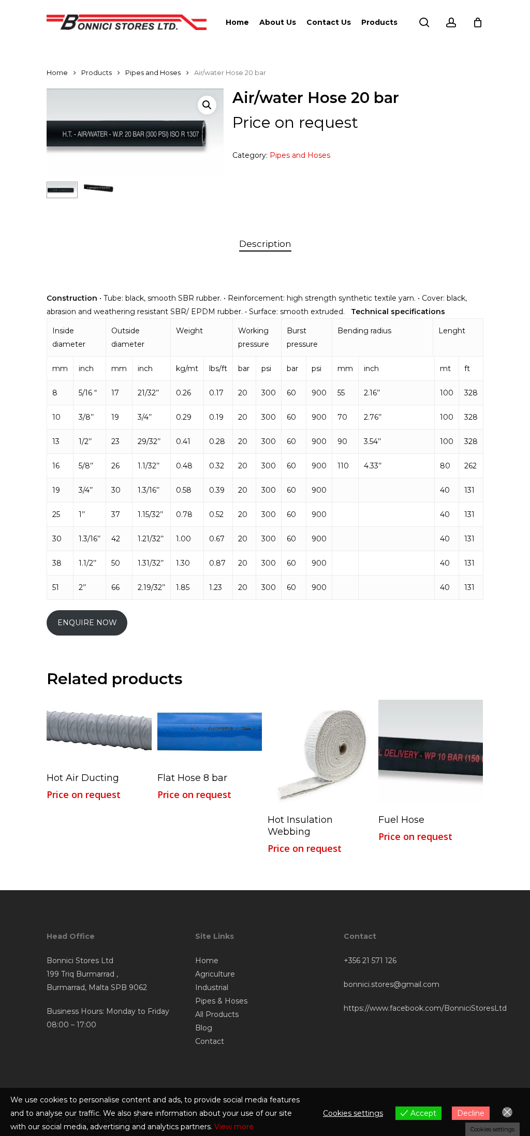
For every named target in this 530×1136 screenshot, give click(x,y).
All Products (217, 1014)
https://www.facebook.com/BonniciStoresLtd (425, 1008)
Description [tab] (265, 244)
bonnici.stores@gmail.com (391, 984)
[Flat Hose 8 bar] (209, 731)
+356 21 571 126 (370, 960)
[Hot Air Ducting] (99, 731)
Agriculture (215, 974)
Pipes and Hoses (153, 73)
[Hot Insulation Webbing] (320, 752)
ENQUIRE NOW (87, 622)
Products (96, 73)
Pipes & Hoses (221, 1001)
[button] (207, 105)
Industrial (211, 987)
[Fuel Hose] (430, 752)
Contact (209, 1041)
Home (57, 73)
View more (234, 1126)
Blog (203, 1027)
